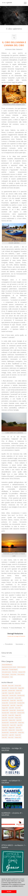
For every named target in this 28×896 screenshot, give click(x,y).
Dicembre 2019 (20, 710)
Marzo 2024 (17, 693)
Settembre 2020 (5, 705)
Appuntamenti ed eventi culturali (9, 667)
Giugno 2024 (11, 693)
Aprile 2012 (4, 737)
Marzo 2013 (4, 730)
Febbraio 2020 (5, 710)
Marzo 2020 (17, 707)
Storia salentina (21, 674)
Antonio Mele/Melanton (16, 627)
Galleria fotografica (21, 667)
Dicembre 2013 (5, 722)
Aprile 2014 (18, 720)
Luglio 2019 (4, 715)
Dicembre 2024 (11, 690)
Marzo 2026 (10, 685)
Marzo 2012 (10, 737)
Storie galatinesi (5, 677)
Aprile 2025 (4, 690)
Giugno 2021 (13, 700)
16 (14, 37)
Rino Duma (14, 672)
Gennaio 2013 (19, 730)
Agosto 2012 (4, 735)
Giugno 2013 (4, 727)
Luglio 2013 (19, 725)
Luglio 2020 (12, 705)
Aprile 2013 (18, 727)
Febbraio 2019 (18, 717)
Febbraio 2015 (12, 720)
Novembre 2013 (13, 722)
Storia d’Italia (13, 674)
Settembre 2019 (20, 712)
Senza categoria (5, 674)
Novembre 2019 (5, 712)
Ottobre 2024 (19, 690)
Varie (11, 677)
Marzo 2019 (10, 717)
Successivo (20, 644)
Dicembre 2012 (5, 732)
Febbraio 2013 (12, 730)
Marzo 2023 (10, 698)
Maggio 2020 (5, 707)
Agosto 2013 (13, 725)
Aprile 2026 (4, 685)
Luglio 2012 (11, 735)
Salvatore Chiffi (21, 672)
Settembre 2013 (5, 725)
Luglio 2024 (4, 693)
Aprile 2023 (4, 698)
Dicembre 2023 (13, 695)
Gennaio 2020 (13, 710)
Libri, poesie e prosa (6, 672)
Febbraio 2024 (5, 695)
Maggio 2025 (21, 688)
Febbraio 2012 (18, 737)
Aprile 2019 (4, 717)
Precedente (8, 644)
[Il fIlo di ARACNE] (7, 2)
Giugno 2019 (11, 715)
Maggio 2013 (11, 727)
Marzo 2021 (19, 700)
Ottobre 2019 (13, 712)
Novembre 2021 (5, 700)
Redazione (5, 627)
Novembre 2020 (20, 702)
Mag (14, 36)
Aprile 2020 (11, 707)
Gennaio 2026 (18, 685)
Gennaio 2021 (5, 702)
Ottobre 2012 (21, 732)
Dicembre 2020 (12, 702)
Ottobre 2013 (21, 722)
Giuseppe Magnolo (13, 669)
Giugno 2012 (18, 735)
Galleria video (5, 669)
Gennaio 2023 (18, 698)
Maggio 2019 (18, 715)
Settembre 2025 (13, 688)
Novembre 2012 (13, 732)
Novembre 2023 (20, 695)
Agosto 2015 (4, 720)
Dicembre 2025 (5, 688)
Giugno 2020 (19, 705)
